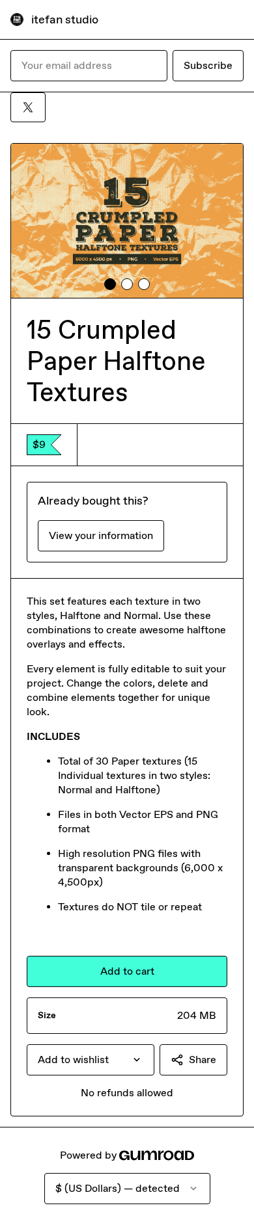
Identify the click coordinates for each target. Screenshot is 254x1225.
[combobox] (90, 1059)
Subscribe (208, 65)
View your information (101, 535)
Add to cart (127, 971)
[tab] (110, 284)
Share (202, 1059)
